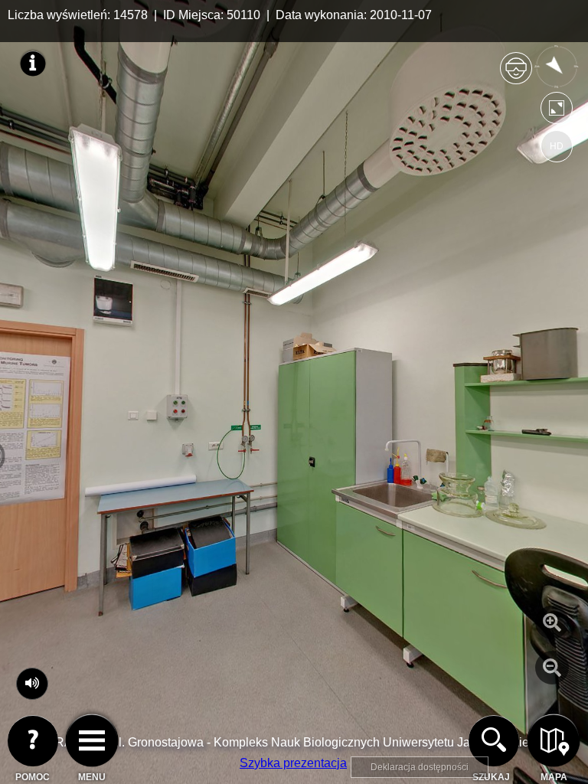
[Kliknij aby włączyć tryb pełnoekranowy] (556, 111)
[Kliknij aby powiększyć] (552, 622)
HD (557, 146)
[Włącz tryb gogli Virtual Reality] (516, 74)
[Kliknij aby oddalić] (552, 667)
